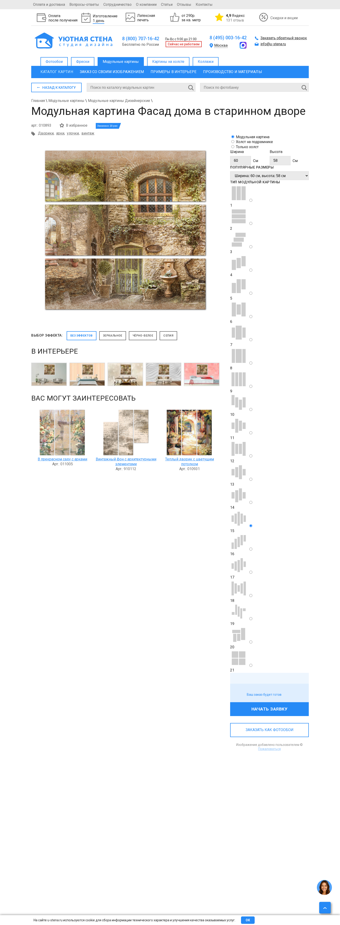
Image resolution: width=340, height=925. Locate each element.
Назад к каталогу (59, 88)
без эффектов (81, 335)
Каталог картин (56, 72)
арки (60, 133)
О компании (146, 4)
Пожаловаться (269, 749)
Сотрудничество (117, 4)
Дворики (46, 133)
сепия (168, 335)
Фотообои (54, 61)
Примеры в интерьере (173, 72)
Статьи (167, 4)
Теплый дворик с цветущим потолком (189, 461)
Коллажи (205, 61)
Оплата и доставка (49, 4)
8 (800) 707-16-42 (140, 38)
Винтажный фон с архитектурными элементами (126, 461)
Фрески (82, 61)
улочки (73, 133)
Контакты (204, 4)
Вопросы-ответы (84, 4)
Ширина (237, 152)
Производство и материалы (232, 72)
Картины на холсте (168, 61)
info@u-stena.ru (273, 44)
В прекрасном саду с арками (62, 459)
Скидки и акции (284, 18)
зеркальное (112, 335)
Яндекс (235, 17)
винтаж (87, 133)
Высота (276, 152)
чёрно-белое (143, 335)
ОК (248, 920)
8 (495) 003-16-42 (228, 37)
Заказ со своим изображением (112, 72)
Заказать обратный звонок (283, 38)
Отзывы (184, 4)
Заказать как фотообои (270, 730)
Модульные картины (121, 61)
